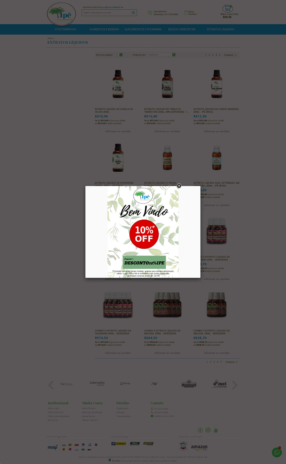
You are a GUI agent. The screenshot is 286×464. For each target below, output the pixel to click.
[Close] (179, 186)
